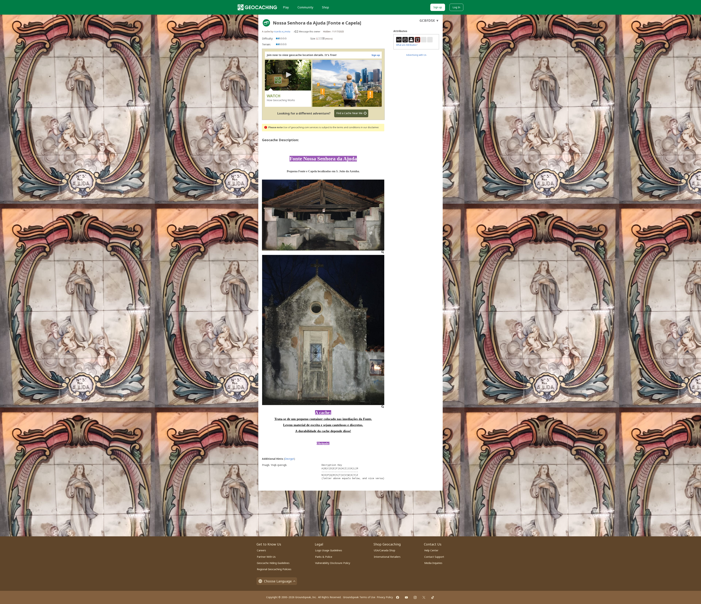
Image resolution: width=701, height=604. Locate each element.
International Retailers (387, 556)
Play (286, 7)
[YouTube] (406, 597)
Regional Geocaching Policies (274, 569)
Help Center (431, 550)
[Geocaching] (257, 7)
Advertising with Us (416, 55)
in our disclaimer (369, 127)
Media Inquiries (433, 563)
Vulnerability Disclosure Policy (332, 563)
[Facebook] (397, 597)
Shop (325, 7)
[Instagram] (415, 597)
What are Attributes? (406, 44)
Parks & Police (323, 556)
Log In (456, 7)
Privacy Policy (385, 597)
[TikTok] (432, 597)
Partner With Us (266, 556)
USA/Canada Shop (384, 550)
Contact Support (434, 556)
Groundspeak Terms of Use (359, 597)
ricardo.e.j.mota (282, 31)
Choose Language (278, 581)
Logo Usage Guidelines (328, 550)
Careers (261, 550)
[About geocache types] (266, 22)
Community (305, 7)
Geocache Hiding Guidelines (273, 563)
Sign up (437, 7)
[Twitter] (424, 597)
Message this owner (309, 31)
